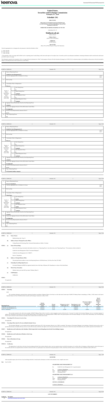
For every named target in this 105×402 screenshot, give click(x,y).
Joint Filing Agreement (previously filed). (16, 398)
